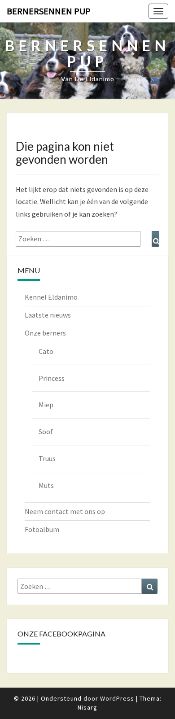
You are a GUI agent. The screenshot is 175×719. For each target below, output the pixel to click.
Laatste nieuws (48, 314)
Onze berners (45, 332)
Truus (47, 458)
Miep (46, 404)
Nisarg (87, 707)
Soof (46, 431)
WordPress (117, 698)
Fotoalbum (42, 529)
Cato (46, 351)
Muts (46, 485)
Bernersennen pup (49, 11)
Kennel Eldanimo (51, 296)
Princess (52, 378)
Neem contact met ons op (65, 511)
